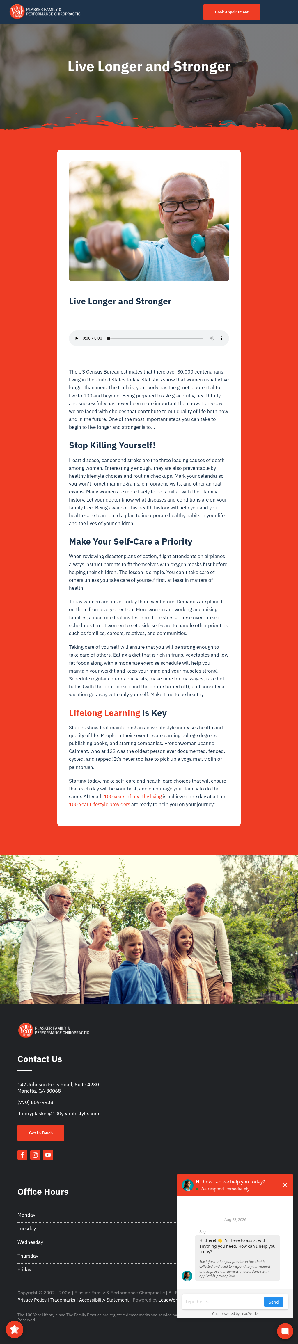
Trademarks (62, 1300)
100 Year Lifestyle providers (99, 804)
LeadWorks (170, 1300)
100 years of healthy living (133, 796)
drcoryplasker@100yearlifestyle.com (58, 1113)
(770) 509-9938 (35, 1102)
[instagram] (35, 1155)
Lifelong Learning (104, 712)
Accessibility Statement (104, 1300)
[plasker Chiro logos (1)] (45, 5)
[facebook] (22, 1155)
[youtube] (48, 1155)
